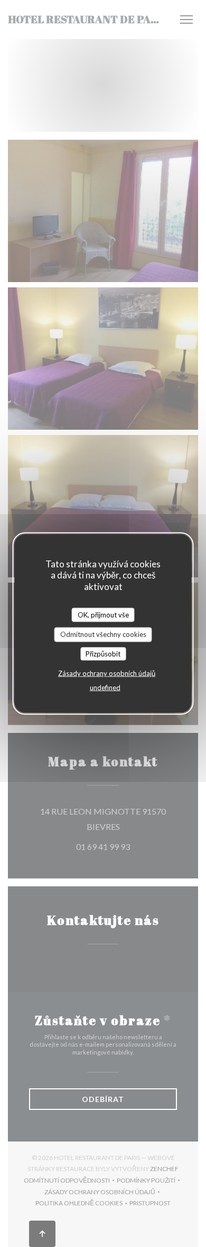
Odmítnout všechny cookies (103, 634)
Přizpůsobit (103, 653)
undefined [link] (105, 687)
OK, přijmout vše (103, 614)
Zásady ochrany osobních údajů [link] (106, 673)
